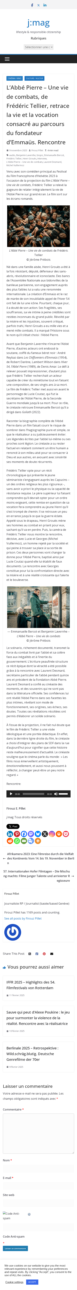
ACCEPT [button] (32, 1282)
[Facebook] (24, 834)
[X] (45, 834)
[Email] (24, 841)
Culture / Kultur (34, 78)
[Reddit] (10, 841)
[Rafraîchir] (29, 1214)
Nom (7, 1160)
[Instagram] (52, 834)
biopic (40, 155)
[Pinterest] (17, 834)
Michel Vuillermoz (15, 165)
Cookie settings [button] (14, 1282)
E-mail (8, 1178)
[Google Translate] (31, 841)
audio (12, 155)
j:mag (38, 22)
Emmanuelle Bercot (54, 155)
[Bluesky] (38, 834)
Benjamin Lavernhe (26, 155)
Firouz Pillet (37, 150)
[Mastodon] (31, 834)
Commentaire (13, 1109)
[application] (38, 793)
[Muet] (56, 794)
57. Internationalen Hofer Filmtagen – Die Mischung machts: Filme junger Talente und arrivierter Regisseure (36, 875)
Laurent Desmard (52, 161)
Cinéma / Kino (14, 78)
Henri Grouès (29, 158)
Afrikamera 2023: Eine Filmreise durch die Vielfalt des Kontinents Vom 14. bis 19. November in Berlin (40, 858)
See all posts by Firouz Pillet (23, 918)
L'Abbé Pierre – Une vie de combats (24, 161)
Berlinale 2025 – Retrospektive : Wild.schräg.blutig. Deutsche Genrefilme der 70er (32, 1054)
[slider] (64, 793)
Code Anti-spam (14, 1236)
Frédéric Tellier (14, 158)
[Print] (59, 834)
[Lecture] (11, 794)
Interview (42, 158)
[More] (38, 841)
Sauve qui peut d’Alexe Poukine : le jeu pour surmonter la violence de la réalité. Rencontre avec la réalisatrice (38, 1018)
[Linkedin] (10, 834)
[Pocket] (66, 834)
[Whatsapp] (17, 841)
